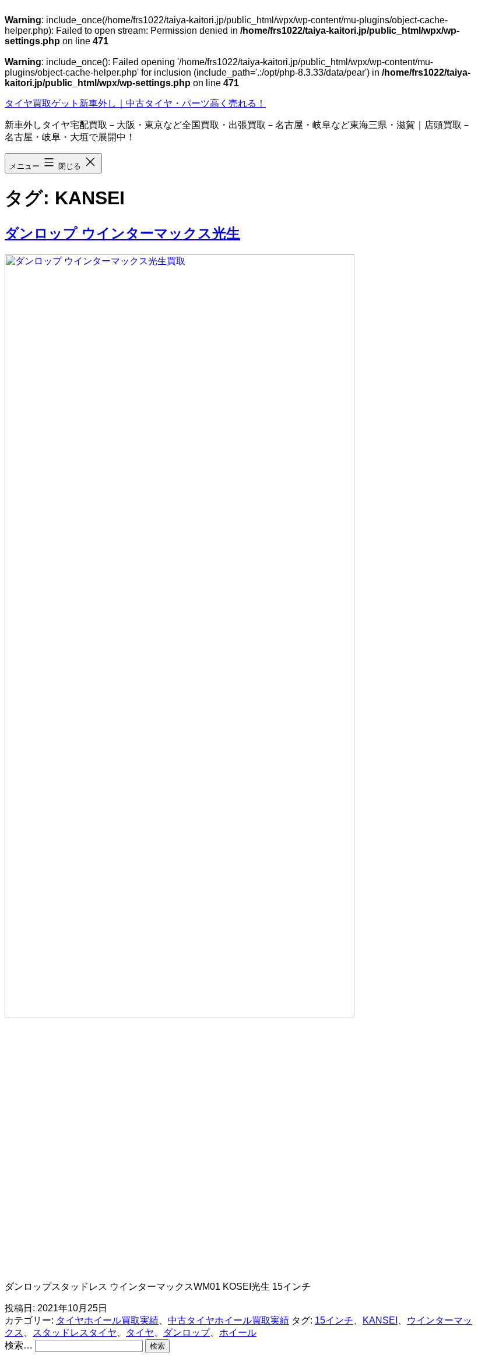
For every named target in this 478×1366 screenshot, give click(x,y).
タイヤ (140, 1332)
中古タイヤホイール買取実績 (228, 1320)
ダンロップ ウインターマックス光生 (122, 233)
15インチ (334, 1320)
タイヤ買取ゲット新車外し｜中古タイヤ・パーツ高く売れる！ (135, 103)
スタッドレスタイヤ (75, 1332)
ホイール (237, 1332)
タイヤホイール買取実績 (107, 1320)
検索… (19, 1345)
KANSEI (380, 1320)
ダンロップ (186, 1332)
